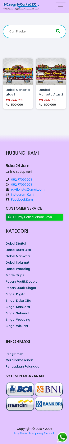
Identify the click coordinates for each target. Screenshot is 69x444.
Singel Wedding (18, 319)
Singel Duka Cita (18, 300)
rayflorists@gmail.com (27, 189)
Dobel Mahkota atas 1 (18, 92)
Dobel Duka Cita (18, 250)
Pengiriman (15, 354)
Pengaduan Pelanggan (23, 366)
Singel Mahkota (18, 307)
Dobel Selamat (17, 262)
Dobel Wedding (18, 269)
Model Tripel (15, 275)
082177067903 (21, 179)
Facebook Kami (22, 199)
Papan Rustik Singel (21, 288)
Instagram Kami (22, 194)
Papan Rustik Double (22, 281)
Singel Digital (16, 294)
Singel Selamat (18, 313)
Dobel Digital (16, 243)
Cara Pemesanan (19, 360)
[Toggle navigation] (60, 6)
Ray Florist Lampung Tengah (34, 433)
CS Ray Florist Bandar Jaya (31, 217)
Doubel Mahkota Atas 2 (51, 92)
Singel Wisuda (17, 326)
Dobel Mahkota (18, 256)
